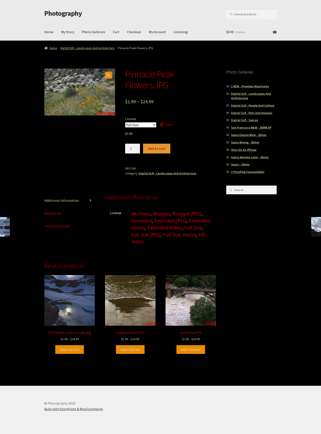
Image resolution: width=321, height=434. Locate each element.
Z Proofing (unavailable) (247, 172)
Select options (69, 349)
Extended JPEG (170, 220)
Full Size (193, 227)
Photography (63, 13)
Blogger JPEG (187, 213)
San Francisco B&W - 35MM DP (251, 127)
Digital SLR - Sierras (244, 120)
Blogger (161, 213)
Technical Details (57, 226)
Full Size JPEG (146, 234)
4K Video (140, 213)
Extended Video (164, 227)
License (130, 119)
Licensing (181, 32)
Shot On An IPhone (243, 150)
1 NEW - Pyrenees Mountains (250, 86)
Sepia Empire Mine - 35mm (248, 135)
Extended (141, 220)
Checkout (134, 32)
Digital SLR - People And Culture (252, 105)
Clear (169, 124)
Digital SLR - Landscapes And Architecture (87, 48)
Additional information (61, 200)
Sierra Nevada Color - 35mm (250, 157)
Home (49, 32)
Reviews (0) (52, 213)
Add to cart (157, 148)
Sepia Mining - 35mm (245, 142)
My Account (157, 32)
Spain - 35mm (240, 164)
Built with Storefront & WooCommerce (73, 409)
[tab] (69, 200)
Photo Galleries (93, 32)
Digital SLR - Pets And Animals (251, 113)
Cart (116, 32)
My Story (67, 32)
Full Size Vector (179, 234)
